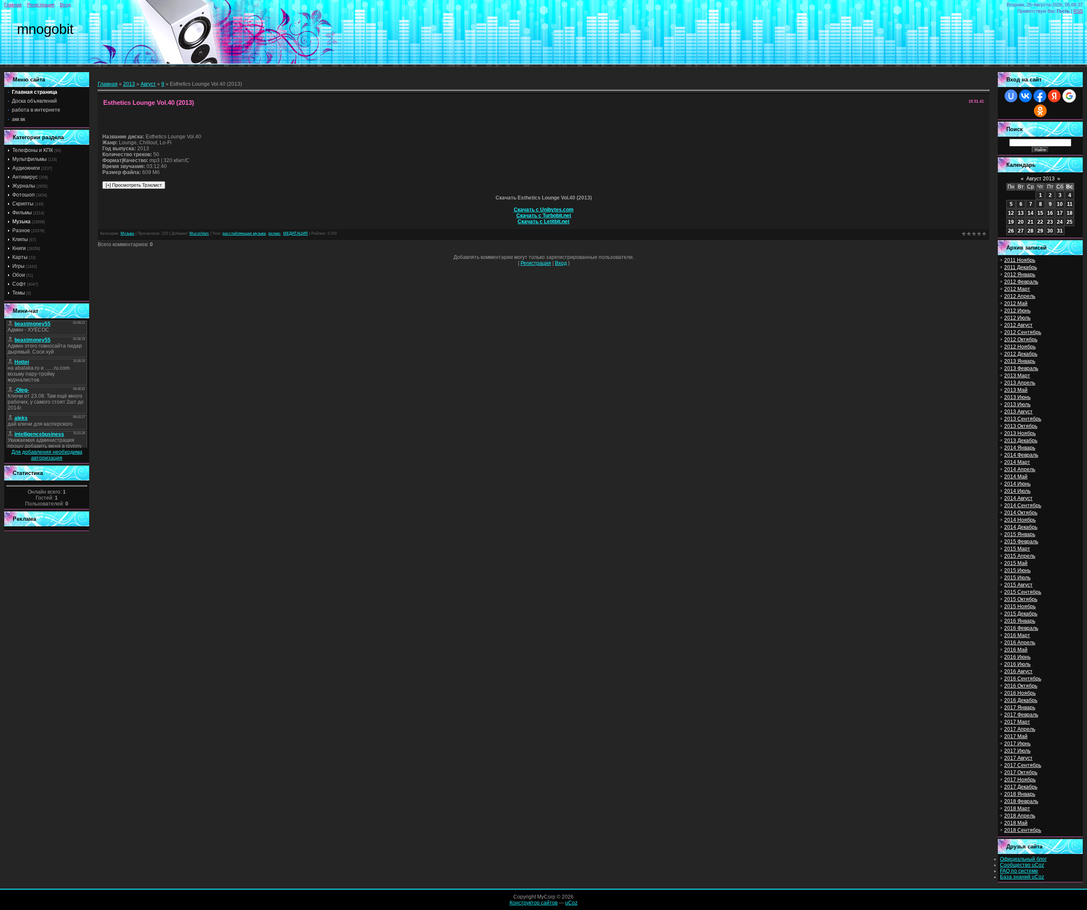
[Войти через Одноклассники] (1040, 110)
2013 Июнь (1017, 397)
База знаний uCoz (1022, 877)
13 (1021, 213)
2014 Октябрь (1020, 513)
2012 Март (1017, 289)
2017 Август (1018, 758)
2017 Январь (1019, 708)
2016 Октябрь (1020, 686)
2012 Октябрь (1020, 340)
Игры (18, 266)
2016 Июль (1017, 664)
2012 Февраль (1021, 282)
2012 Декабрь (1020, 354)
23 (1050, 222)
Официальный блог (1023, 859)
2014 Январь (1019, 448)
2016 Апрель (1019, 643)
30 (1050, 231)
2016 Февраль (1021, 628)
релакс (274, 233)
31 (1060, 231)
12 (1011, 213)
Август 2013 (1040, 179)
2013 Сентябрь (1022, 419)
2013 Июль (1017, 404)
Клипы (20, 239)
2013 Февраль (1021, 368)
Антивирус (25, 177)
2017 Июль (1017, 751)
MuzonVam (199, 233)
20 (1021, 222)
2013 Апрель (1019, 383)
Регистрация (40, 4)
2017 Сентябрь (1022, 765)
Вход (65, 4)
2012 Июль (1017, 318)
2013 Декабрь (1020, 441)
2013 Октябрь (1020, 426)
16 (1050, 213)
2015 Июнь (1017, 570)
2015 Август (1018, 585)
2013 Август (1018, 412)
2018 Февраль (1021, 801)
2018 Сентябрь (1022, 830)
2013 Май (1016, 390)
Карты (20, 257)
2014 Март (1017, 462)
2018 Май (1016, 823)
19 (1011, 222)
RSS (1078, 11)
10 (1060, 204)
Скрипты (23, 204)
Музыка (21, 222)
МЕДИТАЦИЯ (295, 233)
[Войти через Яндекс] (1054, 96)
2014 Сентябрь (1022, 505)
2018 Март (1017, 809)
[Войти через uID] (1011, 96)
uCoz (571, 903)
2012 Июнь (1017, 311)
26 (1011, 231)
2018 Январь (1019, 794)
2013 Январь (1019, 361)
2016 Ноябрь (1020, 693)
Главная (13, 4)
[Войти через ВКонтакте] (1025, 96)
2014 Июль (1017, 491)
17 (1060, 213)
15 (1040, 213)
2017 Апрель (1019, 729)
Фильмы (22, 213)
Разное (21, 230)
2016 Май (1016, 650)
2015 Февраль (1021, 542)
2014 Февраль (1021, 455)
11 (1070, 204)
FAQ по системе (1019, 871)
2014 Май (1016, 477)
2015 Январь (1019, 534)
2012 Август (1018, 325)
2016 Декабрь (1020, 700)
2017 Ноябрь (1020, 780)
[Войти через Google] (1069, 96)
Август (148, 84)
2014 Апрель (1019, 469)
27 (1021, 231)
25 (1070, 222)
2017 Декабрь (1020, 787)
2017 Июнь (1017, 744)
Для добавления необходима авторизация (46, 455)
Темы (18, 293)
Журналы (23, 186)
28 (1030, 231)
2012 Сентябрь (1022, 332)
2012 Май (1016, 303)
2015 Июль (1017, 578)
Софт (19, 284)
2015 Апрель (1019, 556)
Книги (19, 248)
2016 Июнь (1017, 657)
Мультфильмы (29, 159)
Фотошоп (23, 195)
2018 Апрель (1019, 816)
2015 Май (1016, 563)
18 (1070, 213)
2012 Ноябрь (1020, 347)
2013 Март (1017, 376)
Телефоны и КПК (32, 150)
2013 (129, 84)
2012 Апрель (1019, 296)
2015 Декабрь (1020, 614)
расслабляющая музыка (244, 233)
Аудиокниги (26, 168)
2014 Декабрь (1020, 527)
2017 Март (1017, 722)
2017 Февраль (1021, 715)
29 (1040, 231)
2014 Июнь (1017, 484)
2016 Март (1017, 635)
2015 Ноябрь (1020, 606)
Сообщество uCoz (1022, 865)
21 (1030, 222)
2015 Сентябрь (1022, 592)
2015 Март (1017, 549)
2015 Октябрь (1020, 599)
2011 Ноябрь (1019, 260)
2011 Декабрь (1020, 267)
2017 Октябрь (1020, 772)
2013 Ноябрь (1020, 433)
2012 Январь (1019, 275)
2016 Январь (1019, 621)
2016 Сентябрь (1022, 679)
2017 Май (1016, 736)
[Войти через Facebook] (1039, 96)
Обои (18, 275)
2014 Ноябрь (1020, 520)
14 (1030, 213)
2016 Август (1018, 671)
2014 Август (1018, 498)
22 (1040, 222)
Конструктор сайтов (534, 903)
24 (1060, 222)
